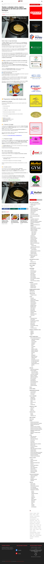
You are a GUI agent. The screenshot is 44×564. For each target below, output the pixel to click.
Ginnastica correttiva (34, 350)
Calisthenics (33, 346)
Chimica (31, 266)
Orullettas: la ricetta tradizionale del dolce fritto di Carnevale (5, 221)
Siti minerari (32, 312)
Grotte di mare (32, 319)
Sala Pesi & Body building (35, 361)
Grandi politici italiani (33, 460)
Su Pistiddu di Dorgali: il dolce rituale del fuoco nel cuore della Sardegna (15, 221)
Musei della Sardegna (33, 241)
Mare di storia (32, 323)
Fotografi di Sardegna (33, 238)
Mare (30, 316)
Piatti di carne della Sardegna (35, 278)
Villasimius (31, 538)
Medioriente (39, 526)
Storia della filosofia (33, 471)
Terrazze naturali (33, 384)
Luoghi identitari (32, 304)
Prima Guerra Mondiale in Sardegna (35, 448)
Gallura (32, 494)
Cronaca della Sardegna (34, 208)
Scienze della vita (33, 415)
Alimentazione (32, 397)
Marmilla (32, 498)
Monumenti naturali (33, 305)
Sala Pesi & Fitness (34, 362)
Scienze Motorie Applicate (35, 363)
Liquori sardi (32, 273)
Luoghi (31, 296)
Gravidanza (33, 352)
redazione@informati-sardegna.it (20, 561)
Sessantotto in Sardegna (34, 454)
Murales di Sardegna (33, 240)
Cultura (31, 217)
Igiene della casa (33, 402)
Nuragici (34, 529)
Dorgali (36, 520)
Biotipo (32, 345)
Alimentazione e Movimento (35, 339)
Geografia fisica (32, 285)
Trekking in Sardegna (33, 385)
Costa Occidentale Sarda (33, 517)
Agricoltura (32, 407)
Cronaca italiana (33, 211)
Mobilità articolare (34, 356)
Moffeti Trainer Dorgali (34, 336)
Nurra (32, 503)
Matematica (31, 526)
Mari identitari (32, 324)
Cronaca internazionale (34, 210)
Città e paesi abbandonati (34, 488)
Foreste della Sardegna (34, 376)
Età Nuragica (32, 441)
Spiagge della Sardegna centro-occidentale (35, 431)
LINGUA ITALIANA (32, 293)
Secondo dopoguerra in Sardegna (35, 453)
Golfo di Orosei (37, 523)
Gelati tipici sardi (33, 272)
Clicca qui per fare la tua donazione (36, 556)
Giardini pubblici (32, 301)
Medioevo (31, 461)
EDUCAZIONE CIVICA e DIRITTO (34, 259)
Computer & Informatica (34, 475)
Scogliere (31, 326)
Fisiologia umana (32, 399)
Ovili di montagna (33, 379)
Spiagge (31, 420)
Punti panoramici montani (34, 381)
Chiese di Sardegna (36, 516)
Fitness (32, 347)
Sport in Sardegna (33, 248)
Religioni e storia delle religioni (35, 203)
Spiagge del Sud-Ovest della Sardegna (36, 429)
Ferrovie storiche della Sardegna (35, 443)
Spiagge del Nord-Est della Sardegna (36, 423)
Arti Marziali (33, 340)
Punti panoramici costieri (34, 325)
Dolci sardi (8, 3)
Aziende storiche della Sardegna (35, 228)
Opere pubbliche (32, 307)
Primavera (38, 532)
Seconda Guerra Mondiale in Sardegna (36, 452)
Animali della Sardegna (34, 220)
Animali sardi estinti (33, 436)
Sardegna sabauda (33, 451)
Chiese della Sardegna (33, 230)
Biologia (31, 413)
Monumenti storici (33, 306)
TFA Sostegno (32, 394)
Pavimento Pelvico (34, 357)
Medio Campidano (33, 499)
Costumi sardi (32, 235)
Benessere (33, 344)
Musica (31, 387)
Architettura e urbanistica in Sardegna (34, 223)
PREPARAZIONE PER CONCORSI (34, 390)
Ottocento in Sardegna (33, 446)
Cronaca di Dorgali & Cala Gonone (35, 209)
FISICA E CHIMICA (32, 265)
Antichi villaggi (32, 483)
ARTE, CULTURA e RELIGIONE (34, 202)
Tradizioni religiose (33, 252)
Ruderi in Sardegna (33, 311)
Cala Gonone (31, 516)
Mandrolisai (33, 497)
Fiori (38, 520)
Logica (31, 334)
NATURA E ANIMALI (32, 388)
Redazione (3, 14)
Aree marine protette (33, 318)
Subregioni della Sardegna (34, 489)
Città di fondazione (33, 487)
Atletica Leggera (33, 341)
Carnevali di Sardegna (33, 229)
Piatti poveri (32, 279)
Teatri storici (32, 315)
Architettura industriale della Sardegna (35, 225)
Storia (31, 435)
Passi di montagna (33, 380)
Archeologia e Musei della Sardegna (36, 221)
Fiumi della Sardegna (33, 375)
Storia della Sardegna (38, 535)
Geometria (32, 332)
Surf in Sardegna (34, 249)
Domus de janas (32, 520)
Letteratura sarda (33, 239)
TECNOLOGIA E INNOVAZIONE (34, 474)
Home (2, 3)
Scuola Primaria (32, 533)
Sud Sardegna (32, 536)
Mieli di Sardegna (33, 274)
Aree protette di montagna (34, 369)
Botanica (31, 414)
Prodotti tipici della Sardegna (35, 280)
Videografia (32, 480)
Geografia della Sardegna (34, 300)
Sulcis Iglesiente (37, 536)
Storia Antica (32, 466)
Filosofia (31, 459)
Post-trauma (33, 358)
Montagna (31, 367)
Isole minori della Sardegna (34, 320)
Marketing (32, 257)
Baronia (38, 513)
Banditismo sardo (33, 437)
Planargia (32, 505)
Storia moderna (32, 472)
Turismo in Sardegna (33, 253)
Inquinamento (33, 355)
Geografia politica (33, 286)
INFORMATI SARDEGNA (8, 561)
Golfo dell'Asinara (32, 523)
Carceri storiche (33, 299)
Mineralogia (32, 410)
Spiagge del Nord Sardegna (34, 422)
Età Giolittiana (32, 440)
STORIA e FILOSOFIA (33, 457)
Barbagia (32, 492)
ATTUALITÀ (31, 206)
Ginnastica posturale (34, 351)
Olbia (40, 529)
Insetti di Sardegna (33, 378)
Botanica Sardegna (33, 370)
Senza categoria (32, 417)
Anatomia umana (32, 398)
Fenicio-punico (32, 442)
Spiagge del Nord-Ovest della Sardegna (34, 425)
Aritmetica (32, 331)
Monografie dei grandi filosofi (35, 462)
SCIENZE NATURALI (32, 411)
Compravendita (32, 256)
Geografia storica (33, 287)
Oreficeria (32, 244)
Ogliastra (32, 504)
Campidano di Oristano (34, 493)
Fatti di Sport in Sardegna (34, 214)
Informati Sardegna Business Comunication (35, 290)
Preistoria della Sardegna (33, 532)
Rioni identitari (32, 310)
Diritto (31, 260)
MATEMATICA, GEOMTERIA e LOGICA (35, 329)
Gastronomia (5, 3)
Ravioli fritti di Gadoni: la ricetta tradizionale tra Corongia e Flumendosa (24, 221)
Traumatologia (32, 404)
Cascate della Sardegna (34, 374)
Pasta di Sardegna (33, 277)
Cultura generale (33, 391)
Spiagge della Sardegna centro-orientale (35, 433)
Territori (31, 482)
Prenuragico (32, 447)
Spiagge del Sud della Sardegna (35, 426)
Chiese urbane (33, 234)
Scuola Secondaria (37, 533)
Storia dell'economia (33, 470)
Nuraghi (31, 529)
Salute (31, 403)
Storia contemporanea (33, 467)
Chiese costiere (33, 233)
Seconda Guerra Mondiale (34, 465)
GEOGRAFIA (31, 282)
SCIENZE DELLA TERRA (33, 406)
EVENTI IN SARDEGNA (33, 263)
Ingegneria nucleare (33, 479)
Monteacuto (33, 500)
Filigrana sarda (33, 245)
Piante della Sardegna (34, 373)
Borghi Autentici (32, 484)
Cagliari (37, 514)
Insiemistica (32, 333)
